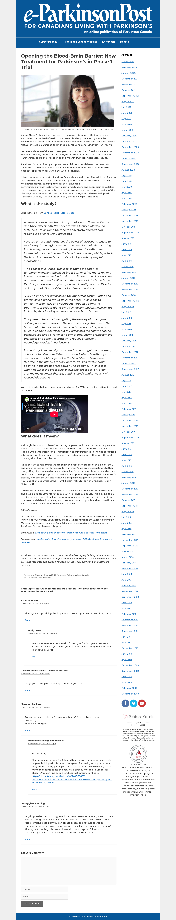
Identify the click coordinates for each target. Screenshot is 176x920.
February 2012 (129, 614)
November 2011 (130, 625)
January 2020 (129, 209)
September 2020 (130, 164)
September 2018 (130, 301)
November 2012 (130, 591)
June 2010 (127, 654)
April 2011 (126, 642)
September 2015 (130, 506)
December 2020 (130, 147)
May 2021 (126, 118)
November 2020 (130, 153)
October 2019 (129, 227)
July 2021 (126, 107)
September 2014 (130, 546)
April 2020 (127, 192)
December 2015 (130, 489)
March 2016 (127, 471)
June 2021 (127, 113)
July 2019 (126, 244)
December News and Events (37, 578)
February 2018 (129, 341)
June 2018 (127, 318)
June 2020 (127, 181)
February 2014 (129, 563)
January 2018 (128, 346)
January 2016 (128, 483)
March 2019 (127, 266)
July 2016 (126, 449)
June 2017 (127, 386)
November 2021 (130, 84)
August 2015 (128, 511)
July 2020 (126, 175)
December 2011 (130, 619)
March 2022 (128, 61)
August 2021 (128, 101)
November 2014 (130, 540)
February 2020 (129, 204)
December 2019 (130, 215)
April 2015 (126, 528)
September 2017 (130, 369)
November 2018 (130, 289)
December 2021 (130, 79)
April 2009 (127, 682)
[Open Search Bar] (135, 42)
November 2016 (130, 426)
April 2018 (127, 329)
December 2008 (130, 694)
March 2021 (127, 130)
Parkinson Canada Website (81, 41)
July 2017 (126, 380)
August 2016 (128, 443)
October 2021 (129, 90)
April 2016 (127, 466)
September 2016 (130, 437)
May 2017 (126, 392)
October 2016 (129, 432)
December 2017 (130, 352)
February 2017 (129, 409)
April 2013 (127, 580)
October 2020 (129, 158)
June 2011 (126, 637)
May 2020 (127, 187)
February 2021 (129, 136)
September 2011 (130, 631)
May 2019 (126, 255)
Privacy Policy (101, 916)
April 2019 (127, 261)
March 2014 (127, 557)
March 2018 (127, 335)
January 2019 (128, 278)
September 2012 (130, 597)
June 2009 (127, 676)
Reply (27, 620)
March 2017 (127, 403)
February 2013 (129, 585)
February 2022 (129, 67)
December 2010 (130, 648)
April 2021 (127, 124)
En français (108, 41)
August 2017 (128, 375)
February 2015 (129, 534)
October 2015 (128, 500)
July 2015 (126, 517)
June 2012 (127, 602)
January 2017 (128, 414)
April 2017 (127, 397)
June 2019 (127, 249)
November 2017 (130, 358)
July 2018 (126, 312)
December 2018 (130, 284)
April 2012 (127, 608)
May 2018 (126, 323)
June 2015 (127, 523)
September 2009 (130, 671)
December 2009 (130, 665)
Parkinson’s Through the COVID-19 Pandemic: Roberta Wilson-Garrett (56, 575)
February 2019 (129, 272)
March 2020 (128, 198)
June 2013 (127, 574)
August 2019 (128, 238)
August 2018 (128, 306)
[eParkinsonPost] (88, 18)
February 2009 (129, 688)
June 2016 (127, 454)
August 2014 (128, 551)
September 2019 (130, 232)
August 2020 (128, 170)
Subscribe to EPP (49, 41)
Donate (124, 41)
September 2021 (130, 96)
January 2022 (129, 73)
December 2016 (130, 420)
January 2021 (128, 141)
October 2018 (129, 295)
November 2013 (130, 568)
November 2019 (130, 221)
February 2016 (129, 477)
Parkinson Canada (84, 916)
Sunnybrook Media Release (59, 213)
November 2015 (130, 494)
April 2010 (127, 659)
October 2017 (129, 363)
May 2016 (126, 460)
